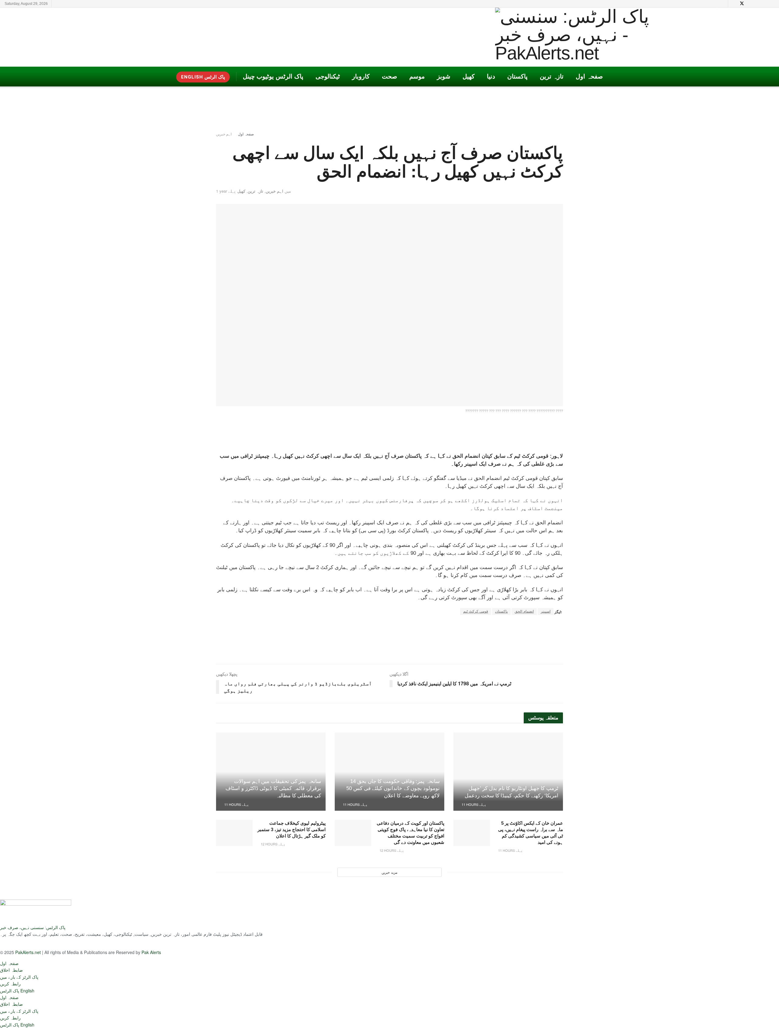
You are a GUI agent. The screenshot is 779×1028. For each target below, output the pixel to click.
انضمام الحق (524, 611)
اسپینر (545, 611)
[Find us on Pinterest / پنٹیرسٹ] (750, 3)
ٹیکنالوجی (328, 76)
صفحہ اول (589, 76)
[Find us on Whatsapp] (772, 3)
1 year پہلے (226, 191)
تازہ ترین (552, 76)
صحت (389, 76)
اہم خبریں (224, 133)
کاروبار (361, 76)
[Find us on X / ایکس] (742, 3)
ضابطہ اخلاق (11, 970)
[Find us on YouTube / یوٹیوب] (733, 3)
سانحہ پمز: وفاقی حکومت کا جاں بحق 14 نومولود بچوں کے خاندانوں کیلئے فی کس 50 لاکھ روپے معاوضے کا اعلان (393, 788)
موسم (417, 76)
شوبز (443, 76)
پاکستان (517, 76)
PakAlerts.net (28, 952)
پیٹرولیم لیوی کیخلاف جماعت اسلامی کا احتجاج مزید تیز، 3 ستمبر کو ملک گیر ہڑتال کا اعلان (291, 829)
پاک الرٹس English (17, 991)
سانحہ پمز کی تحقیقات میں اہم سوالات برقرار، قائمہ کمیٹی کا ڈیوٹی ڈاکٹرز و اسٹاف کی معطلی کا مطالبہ (273, 788)
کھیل (469, 76)
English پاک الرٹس (203, 77)
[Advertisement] (279, 36)
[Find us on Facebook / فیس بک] (765, 3)
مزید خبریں (389, 872)
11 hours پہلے (473, 804)
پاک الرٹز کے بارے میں (19, 977)
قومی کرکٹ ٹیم (475, 611)
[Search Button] (722, 3)
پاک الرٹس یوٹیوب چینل (273, 76)
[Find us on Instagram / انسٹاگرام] (757, 3)
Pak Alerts (151, 952)
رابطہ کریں (10, 984)
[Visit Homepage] (582, 37)
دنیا (491, 76)
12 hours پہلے (391, 850)
